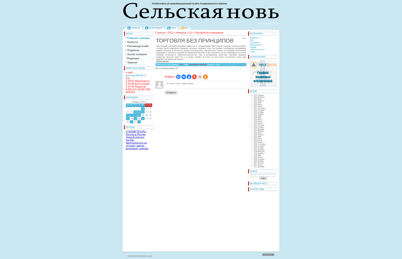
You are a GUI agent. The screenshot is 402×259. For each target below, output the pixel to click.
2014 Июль (258, 121)
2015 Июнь (258, 138)
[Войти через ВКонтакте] (183, 76)
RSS (186, 28)
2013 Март (258, 99)
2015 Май (257, 136)
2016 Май (257, 155)
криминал (203, 65)
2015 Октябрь (259, 146)
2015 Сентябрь (260, 144)
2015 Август (258, 142)
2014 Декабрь (259, 129)
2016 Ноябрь (259, 161)
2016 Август (258, 157)
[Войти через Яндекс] (194, 76)
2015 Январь (259, 131)
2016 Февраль (259, 152)
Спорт (252, 52)
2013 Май (257, 103)
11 (128, 115)
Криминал (254, 38)
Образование (256, 45)
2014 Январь (259, 114)
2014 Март (258, 116)
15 (143, 115)
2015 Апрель (259, 135)
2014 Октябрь (259, 125)
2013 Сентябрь (260, 108)
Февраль (181, 32)
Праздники (255, 42)
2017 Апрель (259, 163)
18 (128, 118)
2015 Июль (258, 140)
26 (131, 122)
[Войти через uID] (178, 76)
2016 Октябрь (259, 159)
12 (131, 115)
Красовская (193, 65)
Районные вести (257, 49)
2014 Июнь (258, 120)
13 (135, 115)
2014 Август (258, 123)
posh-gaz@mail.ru (136, 75)
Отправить (171, 92)
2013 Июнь (258, 105)
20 (135, 118)
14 (139, 115)
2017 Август (258, 165)
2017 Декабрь (259, 167)
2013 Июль (258, 106)
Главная (135, 28)
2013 (171, 32)
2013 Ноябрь (259, 112)
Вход (173, 28)
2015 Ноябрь (259, 148)
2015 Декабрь (259, 150)
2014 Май (257, 118)
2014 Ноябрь (259, 127)
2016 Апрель (259, 153)
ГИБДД (253, 47)
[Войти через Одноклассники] (205, 76)
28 (139, 122)
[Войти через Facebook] (189, 76)
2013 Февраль (259, 97)
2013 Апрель (259, 101)
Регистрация (155, 28)
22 (143, 118)
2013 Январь (259, 95)
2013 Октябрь (259, 110)
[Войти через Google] (199, 76)
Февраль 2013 (139, 102)
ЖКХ (252, 40)
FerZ (181, 65)
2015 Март (258, 133)
